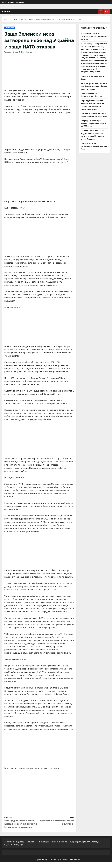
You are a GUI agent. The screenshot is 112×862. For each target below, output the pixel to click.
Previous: (20, 822)
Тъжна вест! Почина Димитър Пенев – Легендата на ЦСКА (94, 36)
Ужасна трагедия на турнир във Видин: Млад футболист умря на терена (94, 86)
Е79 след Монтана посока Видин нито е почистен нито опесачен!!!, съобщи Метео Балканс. (92, 134)
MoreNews (64, 859)
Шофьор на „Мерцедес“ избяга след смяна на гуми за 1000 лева (93, 123)
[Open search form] (96, 11)
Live (106, 11)
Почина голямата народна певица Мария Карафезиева (94, 114)
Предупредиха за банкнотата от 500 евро (91, 94)
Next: (57, 820)
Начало (6, 11)
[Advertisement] (39, 70)
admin (8, 52)
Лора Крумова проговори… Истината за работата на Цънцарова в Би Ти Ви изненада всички (93, 104)
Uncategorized (10, 27)
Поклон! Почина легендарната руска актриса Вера (94, 146)
